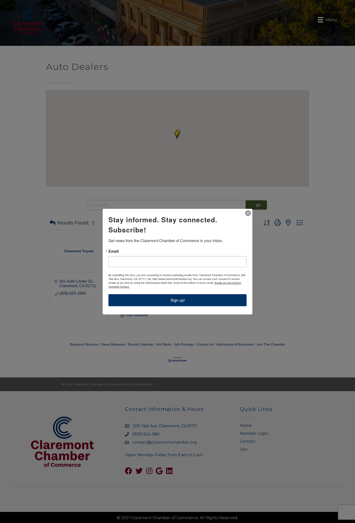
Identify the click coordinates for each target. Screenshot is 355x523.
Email (113, 251)
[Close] (248, 213)
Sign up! (177, 300)
